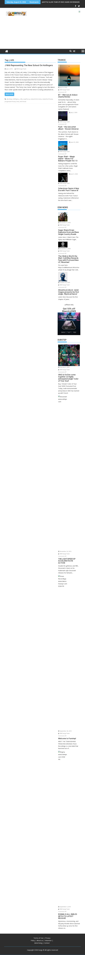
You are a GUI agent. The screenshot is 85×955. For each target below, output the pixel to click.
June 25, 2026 (74, 142)
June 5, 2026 (74, 174)
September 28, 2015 (66, 731)
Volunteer (48, 940)
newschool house (47, 99)
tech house (23, 101)
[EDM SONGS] (6, 51)
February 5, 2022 (65, 367)
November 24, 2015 (65, 551)
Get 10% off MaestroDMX (69, 309)
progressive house (10, 101)
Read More (9, 94)
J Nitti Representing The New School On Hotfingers (29, 65)
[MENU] (82, 51)
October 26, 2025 (65, 282)
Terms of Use (38, 938)
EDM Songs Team (21, 69)
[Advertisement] (42, 33)
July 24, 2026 (63, 87)
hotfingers (16, 99)
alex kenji (9, 99)
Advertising (38, 943)
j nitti (21, 99)
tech (17, 101)
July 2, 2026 (73, 112)
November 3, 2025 (65, 249)
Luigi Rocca (26, 99)
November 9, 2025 (65, 222)
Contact (47, 943)
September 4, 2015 (65, 907)
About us (40, 940)
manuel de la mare (36, 99)
